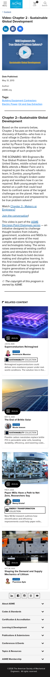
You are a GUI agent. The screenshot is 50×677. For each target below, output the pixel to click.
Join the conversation (15, 215)
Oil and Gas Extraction (30, 104)
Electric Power (10, 104)
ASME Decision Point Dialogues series (21, 223)
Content (7, 12)
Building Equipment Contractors (19, 100)
